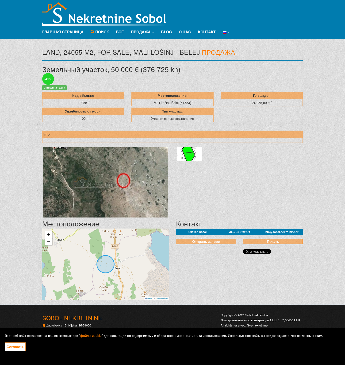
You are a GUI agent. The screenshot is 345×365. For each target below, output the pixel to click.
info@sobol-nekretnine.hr (282, 232)
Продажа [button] (141, 32)
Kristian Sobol (197, 232)
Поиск (101, 32)
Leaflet (149, 298)
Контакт (207, 32)
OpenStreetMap (162, 298)
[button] (226, 32)
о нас (185, 32)
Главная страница (63, 32)
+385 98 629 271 (239, 232)
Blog (166, 32)
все (120, 32)
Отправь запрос (206, 241)
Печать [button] (273, 241)
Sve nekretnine (257, 325)
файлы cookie (91, 335)
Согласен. (15, 346)
